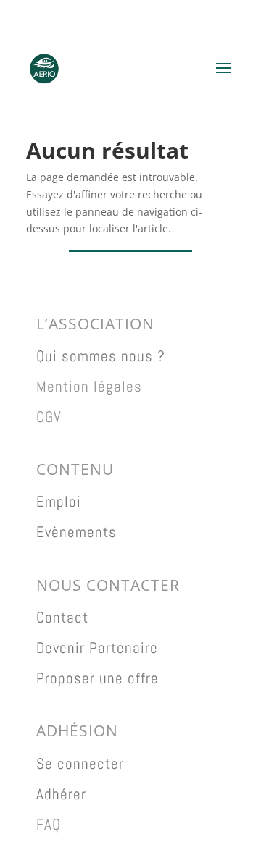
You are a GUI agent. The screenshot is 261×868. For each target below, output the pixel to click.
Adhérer (61, 794)
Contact (62, 617)
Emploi (58, 501)
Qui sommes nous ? (100, 356)
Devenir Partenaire (97, 647)
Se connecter (80, 763)
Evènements (76, 532)
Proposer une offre (97, 678)
